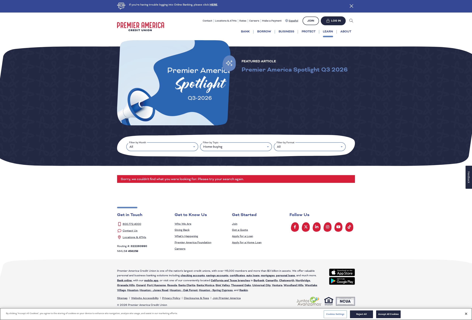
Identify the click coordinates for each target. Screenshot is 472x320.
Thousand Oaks (241, 285)
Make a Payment (272, 20)
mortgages (268, 275)
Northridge (303, 280)
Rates (242, 20)
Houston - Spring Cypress (216, 290)
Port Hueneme (156, 285)
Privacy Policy (171, 298)
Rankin (243, 290)
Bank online (124, 280)
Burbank (259, 280)
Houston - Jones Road (154, 290)
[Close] (466, 314)
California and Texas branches (230, 280)
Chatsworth (286, 280)
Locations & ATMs (226, 20)
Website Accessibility (145, 298)
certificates (237, 275)
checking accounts (193, 275)
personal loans (285, 275)
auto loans (253, 275)
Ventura (277, 285)
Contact (207, 20)
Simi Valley (223, 285)
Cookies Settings (335, 314)
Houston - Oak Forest (184, 290)
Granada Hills (126, 285)
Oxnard (141, 285)
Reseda (172, 285)
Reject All (361, 314)
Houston (132, 290)
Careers (254, 20)
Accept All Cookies (388, 314)
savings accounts (217, 275)
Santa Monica (205, 285)
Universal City (261, 285)
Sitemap (122, 298)
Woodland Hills (293, 285)
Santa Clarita (186, 285)
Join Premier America (227, 298)
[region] (236, 314)
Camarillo (272, 280)
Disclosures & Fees (196, 298)
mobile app (151, 280)
